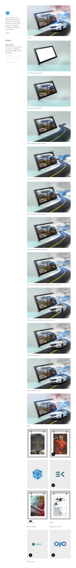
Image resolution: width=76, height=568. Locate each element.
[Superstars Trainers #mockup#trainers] (60, 527)
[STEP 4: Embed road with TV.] (49, 161)
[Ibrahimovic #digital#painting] (37, 523)
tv (16, 62)
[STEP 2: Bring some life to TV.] (49, 91)
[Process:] (49, 20)
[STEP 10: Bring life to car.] (49, 373)
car (6, 62)
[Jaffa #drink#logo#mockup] (60, 523)
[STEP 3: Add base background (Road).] (49, 126)
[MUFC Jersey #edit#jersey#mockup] (37, 562)
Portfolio (7, 33)
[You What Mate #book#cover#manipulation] (37, 527)
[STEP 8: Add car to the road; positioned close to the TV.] (49, 303)
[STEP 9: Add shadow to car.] (49, 338)
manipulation (12, 62)
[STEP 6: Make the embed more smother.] (49, 232)
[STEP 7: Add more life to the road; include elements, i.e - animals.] (49, 267)
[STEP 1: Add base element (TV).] (49, 56)
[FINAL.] (49, 408)
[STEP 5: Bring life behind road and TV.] (49, 197)
